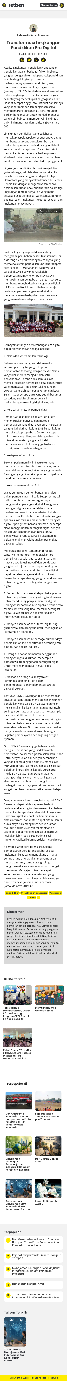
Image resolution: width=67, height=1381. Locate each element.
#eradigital (55, 893)
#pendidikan (12, 893)
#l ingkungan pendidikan (34, 893)
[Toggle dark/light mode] (62, 5)
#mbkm (31, 897)
